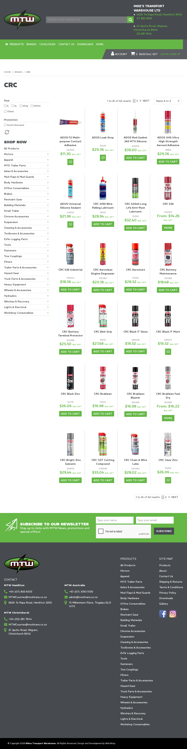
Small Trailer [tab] (11, 210)
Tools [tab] (7, 244)
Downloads (85, 44)
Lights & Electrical (131, 718)
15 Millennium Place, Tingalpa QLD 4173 (90, 604)
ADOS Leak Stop (103, 137)
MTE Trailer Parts (131, 581)
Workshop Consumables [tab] (18, 312)
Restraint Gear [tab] (13, 199)
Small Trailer (128, 625)
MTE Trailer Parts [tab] (15, 165)
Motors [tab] (8, 154)
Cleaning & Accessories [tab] (18, 227)
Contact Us (66, 44)
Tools (123, 658)
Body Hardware (129, 598)
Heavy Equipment (131, 697)
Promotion (11, 119)
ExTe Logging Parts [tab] (16, 239)
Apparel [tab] (8, 159)
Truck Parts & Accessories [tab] (19, 278)
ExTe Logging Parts (132, 653)
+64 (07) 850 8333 (20, 591)
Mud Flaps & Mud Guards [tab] (19, 176)
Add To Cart (135, 157)
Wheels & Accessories (133, 702)
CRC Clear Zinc (168, 460)
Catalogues (47, 44)
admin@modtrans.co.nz (83, 597)
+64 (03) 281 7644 (20, 619)
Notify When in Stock (70, 162)
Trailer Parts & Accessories (136, 680)
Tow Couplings (129, 669)
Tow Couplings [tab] (13, 256)
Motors (124, 570)
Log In (164, 54)
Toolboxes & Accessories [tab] (19, 233)
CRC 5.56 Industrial (70, 269)
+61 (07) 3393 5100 (81, 591)
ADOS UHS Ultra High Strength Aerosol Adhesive (168, 141)
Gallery (163, 603)
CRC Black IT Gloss (135, 331)
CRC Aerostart (135, 269)
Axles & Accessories (132, 587)
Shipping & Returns (170, 581)
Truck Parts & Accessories (136, 691)
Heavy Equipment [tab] (15, 284)
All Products (127, 565)
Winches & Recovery (133, 713)
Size (6, 100)
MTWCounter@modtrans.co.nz (28, 597)
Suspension (127, 636)
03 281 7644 (144, 33)
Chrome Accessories (132, 631)
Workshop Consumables (135, 724)
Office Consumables (132, 603)
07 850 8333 (144, 18)
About (163, 570)
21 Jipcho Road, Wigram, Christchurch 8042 (23, 631)
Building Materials (131, 620)
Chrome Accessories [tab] (16, 216)
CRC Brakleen (103, 393)
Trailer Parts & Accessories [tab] (20, 267)
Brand (18, 72)
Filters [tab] (8, 261)
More (99, 44)
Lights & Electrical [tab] (15, 307)
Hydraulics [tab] (10, 295)
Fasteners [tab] (10, 250)
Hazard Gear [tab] (11, 273)
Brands (31, 44)
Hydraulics (126, 708)
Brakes (124, 609)
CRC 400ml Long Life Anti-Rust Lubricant (135, 207)
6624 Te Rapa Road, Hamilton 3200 (159, 14)
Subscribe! (164, 531)
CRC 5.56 (168, 203)
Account (121, 54)
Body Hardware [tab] (13, 182)
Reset (6, 132)
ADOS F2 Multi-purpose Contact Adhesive (70, 141)
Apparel (124, 576)
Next (146, 100)
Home (7, 72)
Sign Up (175, 54)
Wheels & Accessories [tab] (17, 290)
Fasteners (126, 664)
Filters (124, 675)
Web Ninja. (110, 743)
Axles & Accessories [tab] (16, 171)
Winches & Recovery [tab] (16, 301)
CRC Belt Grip (103, 331)
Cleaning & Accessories (134, 642)
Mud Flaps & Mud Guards (135, 592)
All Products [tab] (11, 148)
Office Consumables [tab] (16, 188)
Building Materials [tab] (15, 205)
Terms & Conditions (171, 587)
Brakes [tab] (8, 193)
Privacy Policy (167, 592)
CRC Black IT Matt (168, 331)
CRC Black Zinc (70, 393)
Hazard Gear (127, 686)
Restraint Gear (129, 614)
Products (17, 44)
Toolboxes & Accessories (135, 647)
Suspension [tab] (11, 222)
